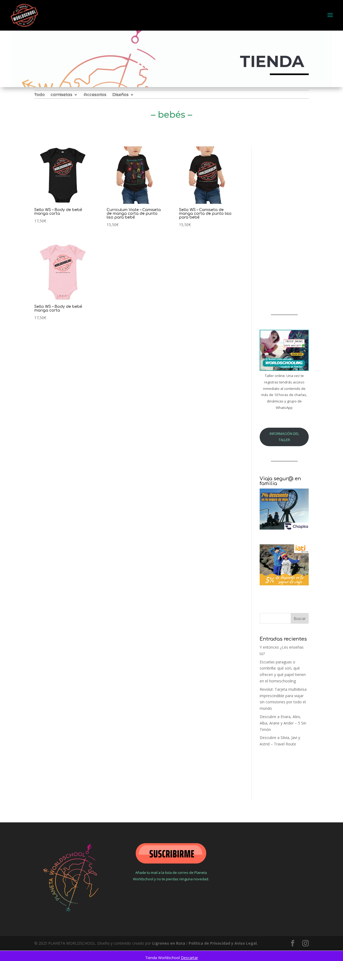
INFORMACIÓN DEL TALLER (284, 436)
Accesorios (95, 95)
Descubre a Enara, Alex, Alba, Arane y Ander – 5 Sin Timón (283, 723)
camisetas (61, 95)
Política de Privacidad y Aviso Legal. (223, 943)
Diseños (120, 95)
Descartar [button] (189, 957)
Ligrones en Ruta (168, 943)
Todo (39, 95)
